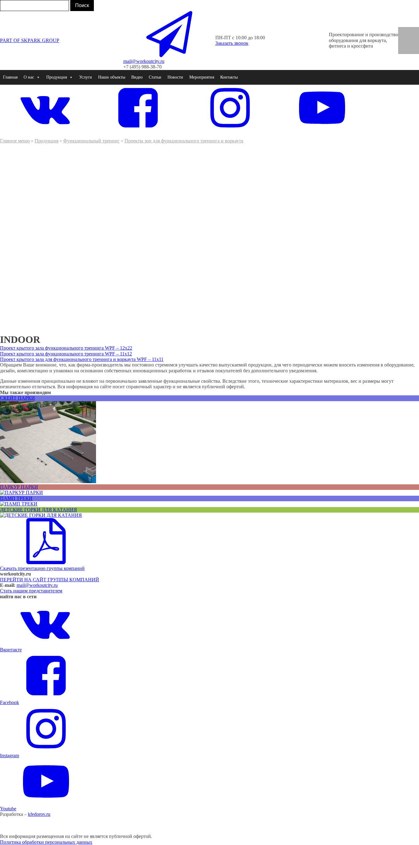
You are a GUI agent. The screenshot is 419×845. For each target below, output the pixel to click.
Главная (10, 77)
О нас (29, 77)
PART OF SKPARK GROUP (29, 40)
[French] (404, 37)
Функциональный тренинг (91, 140)
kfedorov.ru (39, 814)
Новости (175, 77)
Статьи (155, 77)
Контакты (229, 77)
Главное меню (15, 140)
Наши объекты (111, 77)
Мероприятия (201, 77)
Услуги (85, 77)
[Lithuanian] (412, 49)
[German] (412, 31)
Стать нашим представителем (31, 590)
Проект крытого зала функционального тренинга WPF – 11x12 (66, 353)
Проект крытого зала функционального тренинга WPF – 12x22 (66, 348)
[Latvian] (404, 49)
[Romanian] (412, 37)
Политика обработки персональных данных (46, 842)
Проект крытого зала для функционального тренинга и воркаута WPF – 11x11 (81, 359)
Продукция (46, 140)
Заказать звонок (231, 43)
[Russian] (404, 43)
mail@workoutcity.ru (37, 585)
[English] (404, 31)
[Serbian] (412, 43)
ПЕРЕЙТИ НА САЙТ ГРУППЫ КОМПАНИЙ (49, 579)
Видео (137, 77)
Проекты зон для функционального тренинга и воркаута (184, 140)
